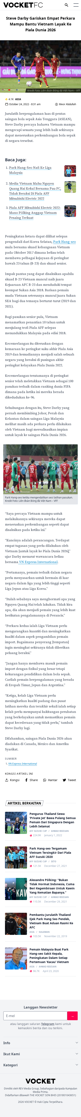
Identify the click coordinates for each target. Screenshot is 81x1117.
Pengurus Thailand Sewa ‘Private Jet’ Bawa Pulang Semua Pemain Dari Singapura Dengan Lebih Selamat (52, 820)
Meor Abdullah (67, 104)
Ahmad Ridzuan (60, 831)
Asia (18, 99)
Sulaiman (44, 932)
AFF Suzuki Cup (38, 831)
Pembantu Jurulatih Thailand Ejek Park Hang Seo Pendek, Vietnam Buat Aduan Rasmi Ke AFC (51, 921)
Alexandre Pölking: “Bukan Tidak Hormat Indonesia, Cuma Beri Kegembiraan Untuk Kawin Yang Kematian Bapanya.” (52, 886)
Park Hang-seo (64, 242)
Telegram (47, 1024)
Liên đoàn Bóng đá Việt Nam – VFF (38, 501)
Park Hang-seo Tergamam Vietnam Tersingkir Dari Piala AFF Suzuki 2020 (50, 852)
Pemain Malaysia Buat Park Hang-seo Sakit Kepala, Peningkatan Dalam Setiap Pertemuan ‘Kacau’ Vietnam (49, 955)
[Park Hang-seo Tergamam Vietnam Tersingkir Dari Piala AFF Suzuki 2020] (16, 857)
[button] (76, 5)
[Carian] (66, 5)
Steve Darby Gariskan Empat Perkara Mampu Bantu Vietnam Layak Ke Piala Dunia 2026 (40, 24)
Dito (53, 862)
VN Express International (38, 562)
